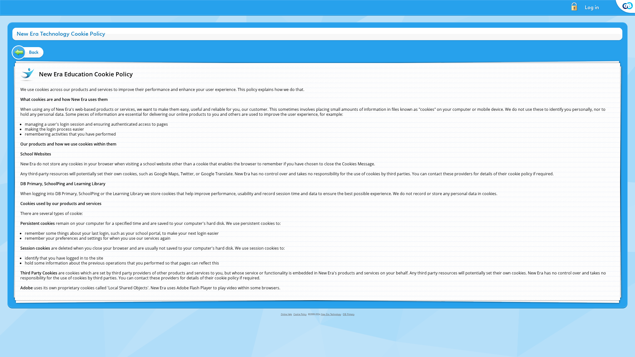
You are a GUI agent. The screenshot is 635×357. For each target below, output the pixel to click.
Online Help (286, 314)
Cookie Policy (300, 314)
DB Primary (348, 314)
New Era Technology (331, 314)
